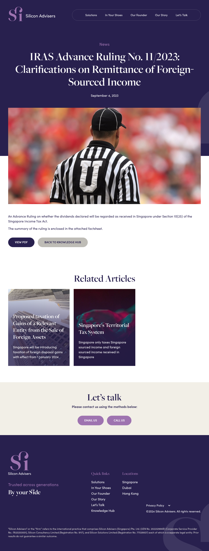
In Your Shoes (113, 15)
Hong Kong (130, 493)
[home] (38, 14)
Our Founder (139, 15)
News (104, 44)
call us (119, 420)
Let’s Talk (182, 15)
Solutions (91, 15)
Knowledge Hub (103, 510)
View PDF (21, 242)
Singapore (130, 482)
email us (90, 420)
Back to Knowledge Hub (62, 242)
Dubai (126, 487)
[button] (159, 505)
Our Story (161, 15)
